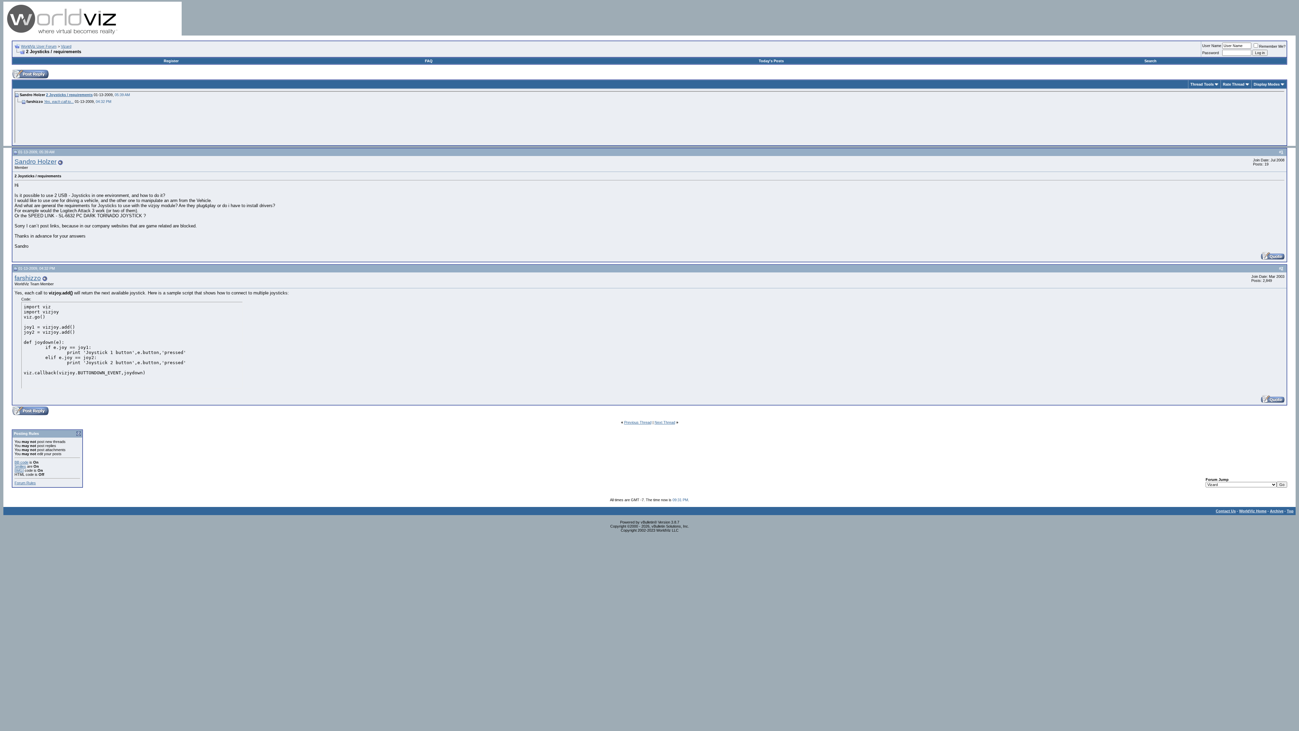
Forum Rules (25, 483)
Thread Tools (1202, 84)
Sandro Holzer (35, 161)
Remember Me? (1272, 46)
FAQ (429, 61)
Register (171, 61)
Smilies (20, 466)
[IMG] (19, 470)
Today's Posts (771, 61)
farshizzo (28, 278)
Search (1150, 61)
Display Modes (1267, 84)
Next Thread (665, 422)
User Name (1211, 46)
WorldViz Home (1253, 511)
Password (1210, 53)
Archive (1276, 511)
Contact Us (1226, 511)
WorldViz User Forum (38, 46)
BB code (21, 462)
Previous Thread (638, 422)
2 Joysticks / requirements (69, 95)
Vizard (66, 46)
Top (1290, 511)
